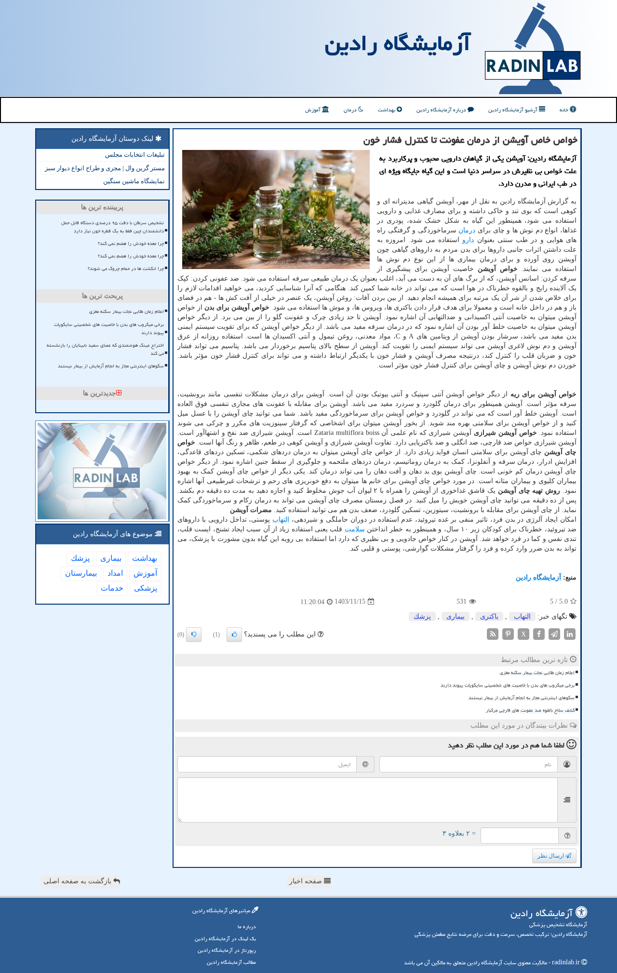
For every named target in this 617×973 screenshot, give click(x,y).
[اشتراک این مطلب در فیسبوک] (539, 633)
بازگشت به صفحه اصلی (78, 881)
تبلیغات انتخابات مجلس (135, 154)
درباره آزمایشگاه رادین (442, 110)
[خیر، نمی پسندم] (193, 634)
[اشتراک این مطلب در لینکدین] (570, 633)
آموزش (313, 110)
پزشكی (145, 588)
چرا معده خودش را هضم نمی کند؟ (131, 243)
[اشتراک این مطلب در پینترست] (508, 633)
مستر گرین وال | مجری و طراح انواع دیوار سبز (105, 168)
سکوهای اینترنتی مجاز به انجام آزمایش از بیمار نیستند (522, 698)
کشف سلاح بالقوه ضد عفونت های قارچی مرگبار (530, 710)
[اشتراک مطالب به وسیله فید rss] (492, 633)
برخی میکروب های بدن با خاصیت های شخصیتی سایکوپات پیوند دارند (508, 685)
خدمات (112, 588)
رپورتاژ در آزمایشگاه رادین (227, 950)
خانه (565, 110)
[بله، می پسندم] (234, 634)
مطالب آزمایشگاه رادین (231, 962)
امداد (115, 573)
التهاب (280, 519)
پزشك (422, 616)
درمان (351, 110)
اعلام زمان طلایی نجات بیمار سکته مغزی (537, 672)
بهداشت (387, 110)
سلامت (355, 529)
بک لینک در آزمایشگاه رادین (225, 938)
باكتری (489, 616)
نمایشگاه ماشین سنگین (134, 181)
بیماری (455, 616)
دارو (468, 239)
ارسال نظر (551, 855)
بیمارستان (81, 573)
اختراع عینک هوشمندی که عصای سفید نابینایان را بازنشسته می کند (105, 349)
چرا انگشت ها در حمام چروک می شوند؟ (126, 268)
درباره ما (247, 926)
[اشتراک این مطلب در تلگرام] (554, 633)
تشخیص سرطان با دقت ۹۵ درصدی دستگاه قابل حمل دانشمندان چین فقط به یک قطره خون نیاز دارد (112, 227)
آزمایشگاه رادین (397, 43)
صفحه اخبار (306, 881)
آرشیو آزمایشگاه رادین (513, 110)
